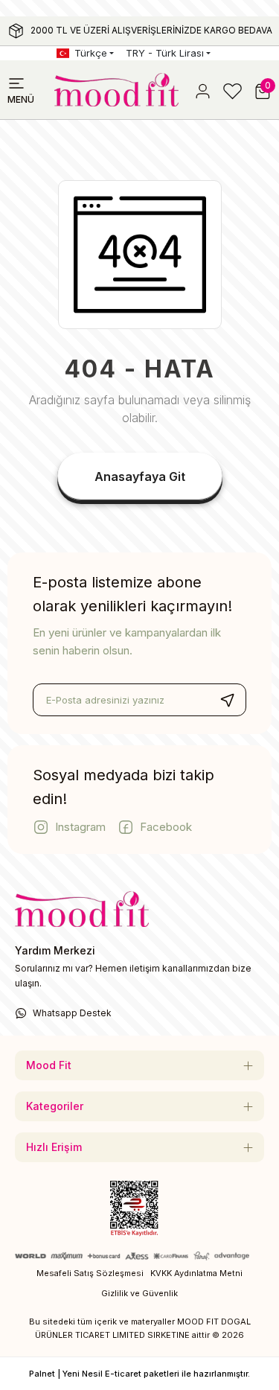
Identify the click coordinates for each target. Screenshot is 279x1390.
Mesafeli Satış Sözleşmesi (90, 1273)
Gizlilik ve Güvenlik (139, 1293)
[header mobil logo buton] (116, 89)
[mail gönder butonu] (227, 699)
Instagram (80, 827)
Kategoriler (54, 1106)
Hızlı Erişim (54, 1147)
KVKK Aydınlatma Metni (196, 1273)
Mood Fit (48, 1065)
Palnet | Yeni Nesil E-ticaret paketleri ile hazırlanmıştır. (139, 1373)
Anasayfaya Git (139, 476)
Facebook (166, 827)
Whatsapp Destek (72, 1012)
